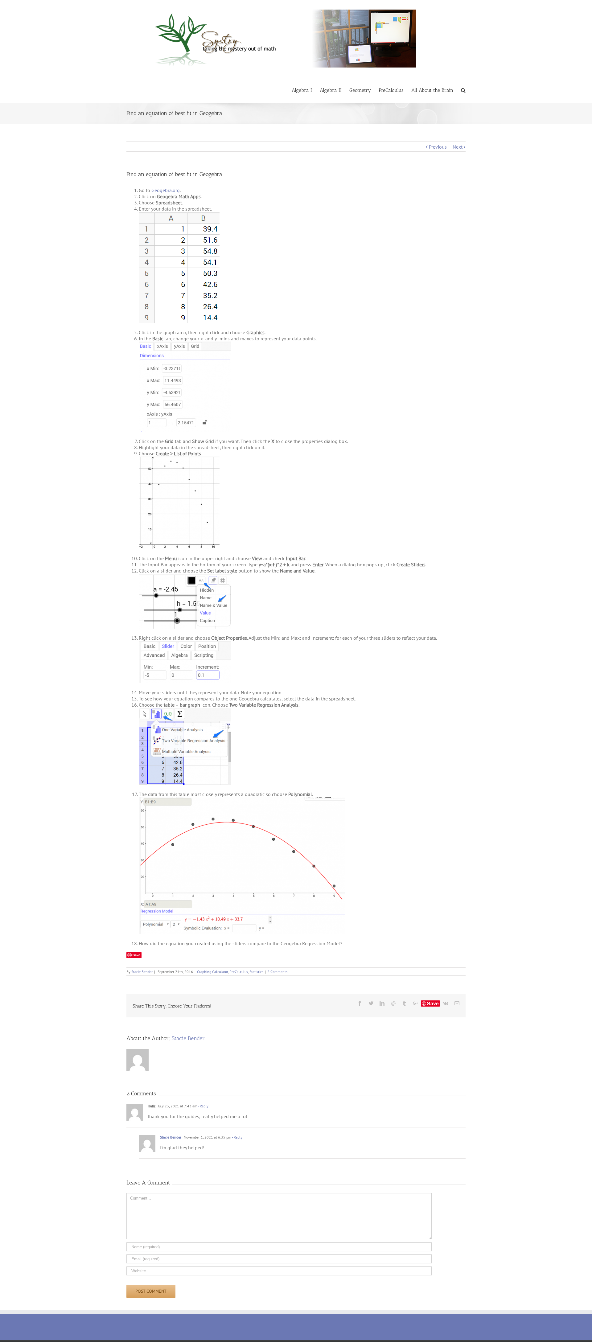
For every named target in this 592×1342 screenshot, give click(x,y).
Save (136, 955)
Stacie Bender (142, 971)
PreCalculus (238, 971)
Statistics (256, 971)
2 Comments (277, 971)
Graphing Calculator (212, 971)
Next (457, 147)
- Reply (202, 1106)
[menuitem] (306, 90)
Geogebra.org (165, 190)
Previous (438, 147)
